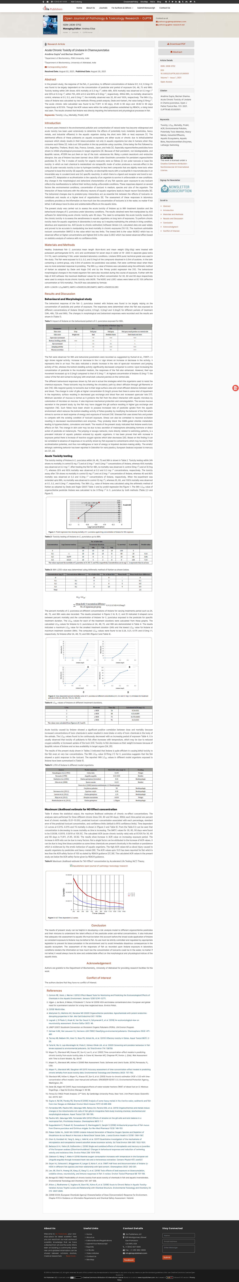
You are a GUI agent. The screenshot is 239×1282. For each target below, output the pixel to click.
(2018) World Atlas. (57, 1009)
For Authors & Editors (122, 8)
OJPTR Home (87, 32)
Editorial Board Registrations (99, 1240)
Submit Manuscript (146, 8)
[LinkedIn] (176, 1)
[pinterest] (166, 1)
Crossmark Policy (131, 2)
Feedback (129, 1260)
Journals (103, 8)
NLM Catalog (76, 2)
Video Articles (92, 1253)
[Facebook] (169, 1)
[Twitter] (172, 1)
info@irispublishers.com (136, 1253)
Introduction (168, 210)
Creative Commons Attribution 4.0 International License (103, 1277)
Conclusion (168, 223)
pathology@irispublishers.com (172, 21)
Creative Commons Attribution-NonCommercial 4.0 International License (175, 167)
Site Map (144, 2)
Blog (159, 2)
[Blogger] (179, 1)
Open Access (166, 82)
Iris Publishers (61, 1234)
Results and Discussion (173, 218)
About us (90, 1237)
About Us (90, 8)
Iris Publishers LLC (50, 1277)
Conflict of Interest (171, 231)
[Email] (47, 2)
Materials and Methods (173, 214)
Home (79, 8)
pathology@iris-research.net (171, 24)
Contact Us (164, 8)
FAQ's (152, 2)
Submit (167, 1257)
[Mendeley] (186, 1)
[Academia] (191, 1)
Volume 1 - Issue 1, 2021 (171, 78)
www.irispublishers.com (146, 1277)
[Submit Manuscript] (235, 388)
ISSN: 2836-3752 (168, 66)
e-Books (90, 1250)
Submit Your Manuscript (96, 1243)
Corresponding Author (57, 67)
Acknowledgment (170, 227)
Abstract (177, 52)
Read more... (71, 1256)
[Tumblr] (182, 1)
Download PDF (177, 44)
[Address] (43, 2)
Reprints (90, 1247)
